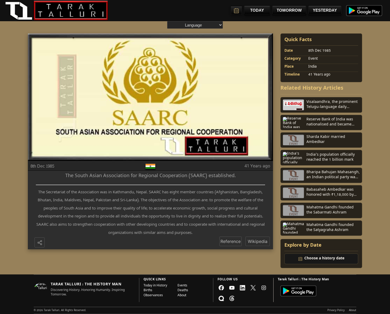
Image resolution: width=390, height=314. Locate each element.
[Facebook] (221, 287)
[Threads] (232, 298)
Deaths (182, 291)
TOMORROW (289, 10)
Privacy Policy (336, 310)
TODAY (257, 10)
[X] (253, 287)
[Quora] (221, 298)
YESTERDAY (325, 10)
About (181, 296)
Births (148, 291)
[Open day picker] (236, 10)
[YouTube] (232, 287)
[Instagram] (263, 287)
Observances (153, 296)
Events (182, 286)
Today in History (155, 286)
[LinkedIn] (242, 287)
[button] (40, 243)
